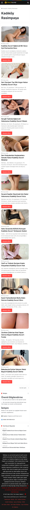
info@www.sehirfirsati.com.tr (14, 416)
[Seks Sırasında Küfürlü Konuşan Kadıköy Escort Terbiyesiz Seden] (15, 217)
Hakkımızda (7, 499)
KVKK (23, 502)
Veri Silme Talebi (6, 504)
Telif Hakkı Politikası (15, 504)
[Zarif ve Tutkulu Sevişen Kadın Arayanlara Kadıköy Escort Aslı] (15, 251)
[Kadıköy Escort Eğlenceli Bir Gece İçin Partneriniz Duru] (15, 34)
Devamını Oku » (6, 60)
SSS (16, 499)
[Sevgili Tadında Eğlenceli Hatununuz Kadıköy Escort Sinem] (15, 107)
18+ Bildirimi (15, 507)
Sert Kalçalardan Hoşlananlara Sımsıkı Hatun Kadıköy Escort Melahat (12, 157)
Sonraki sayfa (23, 387)
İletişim (12, 499)
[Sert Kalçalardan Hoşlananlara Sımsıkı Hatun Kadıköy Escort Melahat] (15, 143)
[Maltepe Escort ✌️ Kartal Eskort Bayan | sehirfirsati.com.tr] (10, 2)
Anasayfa (4, 8)
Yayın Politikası (24, 504)
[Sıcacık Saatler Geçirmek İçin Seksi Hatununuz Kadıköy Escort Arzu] (15, 182)
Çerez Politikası (17, 502)
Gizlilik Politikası (9, 502)
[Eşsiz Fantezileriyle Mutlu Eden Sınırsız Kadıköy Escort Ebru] (15, 286)
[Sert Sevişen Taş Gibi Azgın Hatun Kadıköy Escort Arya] (15, 70)
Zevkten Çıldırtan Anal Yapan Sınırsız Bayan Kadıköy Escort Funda (12, 335)
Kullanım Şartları (22, 499)
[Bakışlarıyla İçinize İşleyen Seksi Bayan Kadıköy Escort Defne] (15, 357)
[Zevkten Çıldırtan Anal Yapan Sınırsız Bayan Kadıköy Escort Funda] (15, 321)
